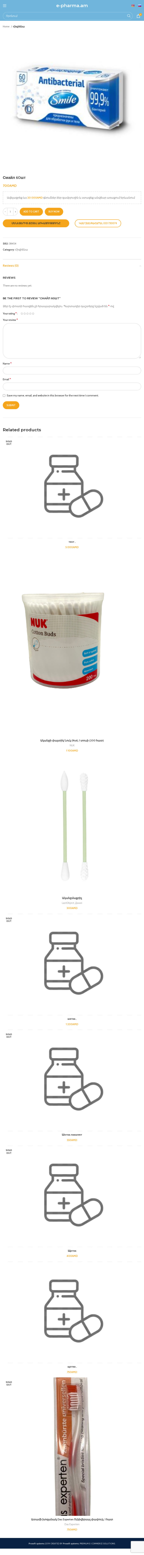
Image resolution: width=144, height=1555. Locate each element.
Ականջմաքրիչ (72, 898)
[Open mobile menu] (4, 5)
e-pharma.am (72, 5)
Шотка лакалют (72, 1134)
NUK (72, 745)
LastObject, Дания (72, 902)
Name (7, 363)
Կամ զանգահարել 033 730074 (98, 223)
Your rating (10, 313)
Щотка (72, 1250)
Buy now (54, 211)
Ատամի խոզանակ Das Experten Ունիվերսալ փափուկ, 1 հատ (72, 1519)
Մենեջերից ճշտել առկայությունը (36, 223)
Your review (10, 320)
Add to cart (31, 211)
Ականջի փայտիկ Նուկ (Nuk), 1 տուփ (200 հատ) (72, 740)
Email (7, 379)
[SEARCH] (129, 16)
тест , (72, 541)
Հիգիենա (19, 26)
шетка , (72, 1018)
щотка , (72, 1366)
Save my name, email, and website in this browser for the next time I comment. (53, 395)
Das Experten (72, 1524)
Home (6, 26)
